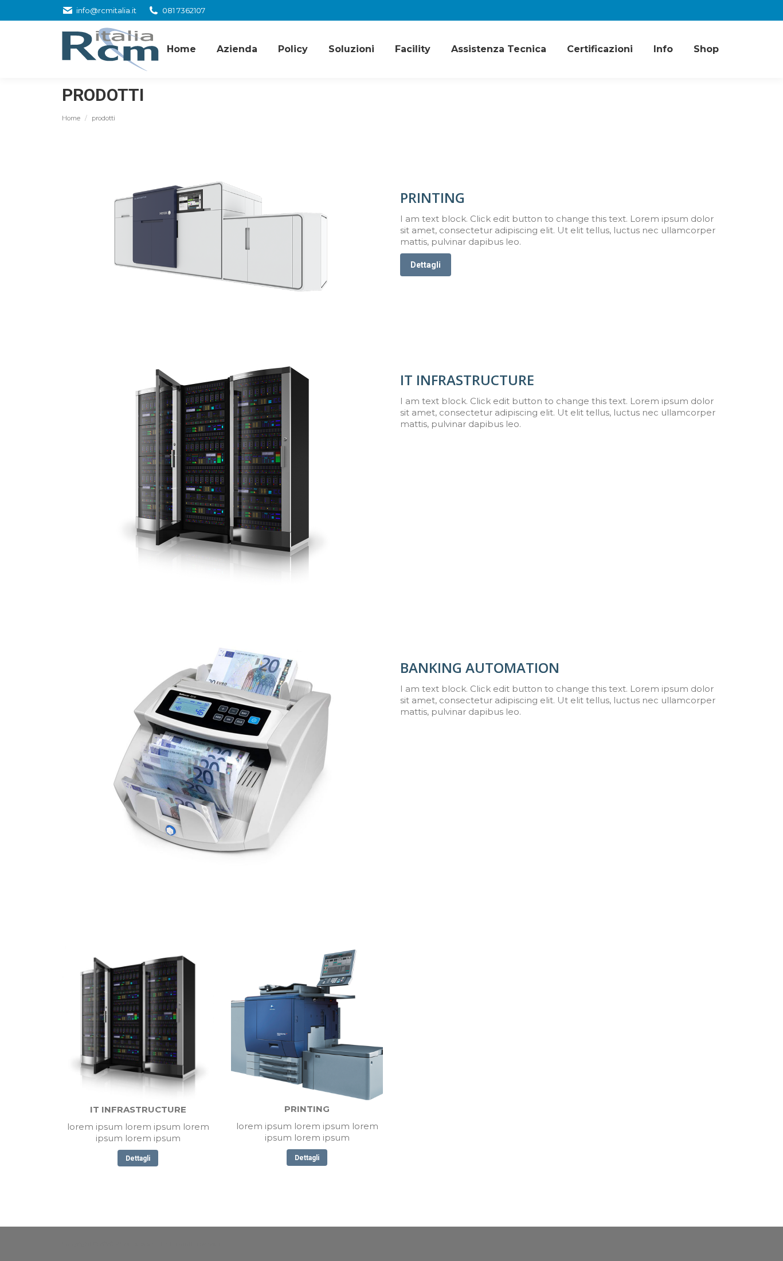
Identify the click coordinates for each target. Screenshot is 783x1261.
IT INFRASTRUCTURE (467, 379)
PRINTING (432, 197)
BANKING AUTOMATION (479, 667)
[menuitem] (181, 49)
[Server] (138, 1025)
